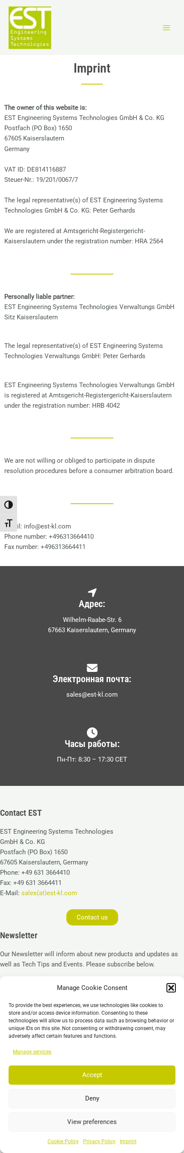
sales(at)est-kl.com (48, 893)
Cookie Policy (63, 1141)
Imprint (128, 1141)
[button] (171, 988)
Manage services (32, 1052)
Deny (92, 1098)
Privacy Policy (99, 1141)
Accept (92, 1075)
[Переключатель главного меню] (166, 28)
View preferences (92, 1122)
